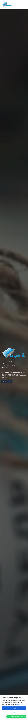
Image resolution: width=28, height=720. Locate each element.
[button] (16, 716)
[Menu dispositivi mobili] (25, 4)
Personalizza (14, 712)
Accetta (14, 708)
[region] (14, 707)
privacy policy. (20, 704)
